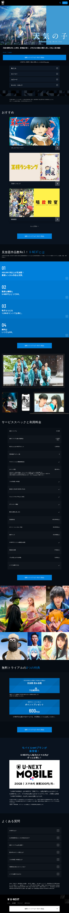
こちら (47, 62)
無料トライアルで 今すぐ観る (34, 57)
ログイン (65, 2)
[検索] (60, 2)
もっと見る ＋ (34, 226)
